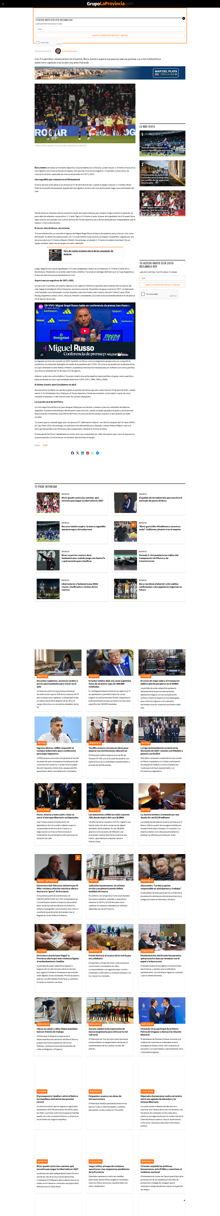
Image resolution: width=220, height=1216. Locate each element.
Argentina (42, 676)
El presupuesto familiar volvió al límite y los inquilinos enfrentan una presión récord (57, 1099)
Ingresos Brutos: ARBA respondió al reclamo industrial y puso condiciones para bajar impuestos (56, 751)
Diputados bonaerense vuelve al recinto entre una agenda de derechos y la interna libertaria (161, 1099)
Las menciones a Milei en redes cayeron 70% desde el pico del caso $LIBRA (109, 816)
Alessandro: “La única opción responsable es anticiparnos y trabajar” (161, 887)
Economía (94, 676)
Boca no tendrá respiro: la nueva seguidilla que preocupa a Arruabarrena (84, 528)
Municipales (95, 743)
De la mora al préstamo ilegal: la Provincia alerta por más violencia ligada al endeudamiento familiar (58, 958)
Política (42, 743)
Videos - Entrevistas (47, 880)
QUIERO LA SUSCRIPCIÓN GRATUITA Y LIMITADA (162, 285)
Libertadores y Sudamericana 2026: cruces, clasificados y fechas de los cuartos (80, 587)
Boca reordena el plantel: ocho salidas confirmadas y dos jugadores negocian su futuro (160, 587)
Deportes (65, 494)
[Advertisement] (86, 155)
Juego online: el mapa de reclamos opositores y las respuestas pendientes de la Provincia (109, 1169)
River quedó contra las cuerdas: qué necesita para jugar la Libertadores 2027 (82, 499)
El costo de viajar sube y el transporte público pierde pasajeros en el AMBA (160, 682)
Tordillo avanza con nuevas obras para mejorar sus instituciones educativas (108, 749)
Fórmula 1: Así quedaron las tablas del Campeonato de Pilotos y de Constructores (158, 558)
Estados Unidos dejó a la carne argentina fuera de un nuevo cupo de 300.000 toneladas (110, 683)
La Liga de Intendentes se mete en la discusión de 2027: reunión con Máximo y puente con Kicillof (162, 751)
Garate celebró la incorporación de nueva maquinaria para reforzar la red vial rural (108, 1031)
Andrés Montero (69, 51)
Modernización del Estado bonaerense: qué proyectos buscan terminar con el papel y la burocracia (161, 958)
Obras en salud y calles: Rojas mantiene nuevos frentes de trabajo (57, 1030)
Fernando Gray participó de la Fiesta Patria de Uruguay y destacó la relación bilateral (161, 1031)
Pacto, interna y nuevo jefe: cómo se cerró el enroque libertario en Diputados (57, 816)
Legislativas (44, 810)
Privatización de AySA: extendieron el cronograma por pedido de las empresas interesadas (155, 179)
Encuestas (94, 810)
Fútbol (45, 445)
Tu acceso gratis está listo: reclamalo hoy (157, 264)
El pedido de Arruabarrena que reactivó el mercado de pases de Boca (160, 499)
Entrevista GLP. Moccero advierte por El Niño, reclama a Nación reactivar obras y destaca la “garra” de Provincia (57, 888)
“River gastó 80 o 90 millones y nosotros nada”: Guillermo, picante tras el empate (160, 528)
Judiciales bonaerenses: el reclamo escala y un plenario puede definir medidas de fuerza (107, 888)
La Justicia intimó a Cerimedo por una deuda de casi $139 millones (160, 816)
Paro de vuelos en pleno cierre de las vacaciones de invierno (88, 252)
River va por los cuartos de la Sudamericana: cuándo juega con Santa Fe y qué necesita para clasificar (83, 558)
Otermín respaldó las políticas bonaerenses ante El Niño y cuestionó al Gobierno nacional (161, 1169)
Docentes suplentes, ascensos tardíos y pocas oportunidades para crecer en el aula (57, 683)
